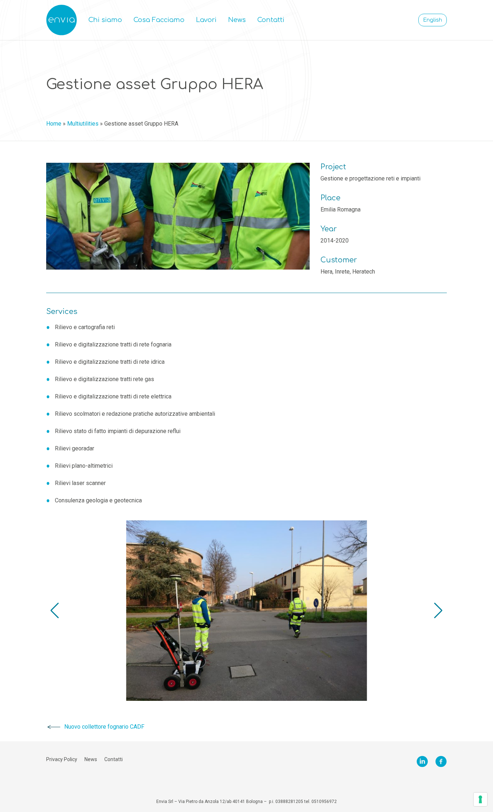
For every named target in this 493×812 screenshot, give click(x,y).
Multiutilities (83, 123)
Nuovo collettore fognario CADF (104, 726)
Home (53, 123)
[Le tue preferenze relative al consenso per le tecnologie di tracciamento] (480, 799)
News (237, 19)
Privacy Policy (61, 759)
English (432, 20)
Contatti (270, 19)
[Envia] (61, 20)
